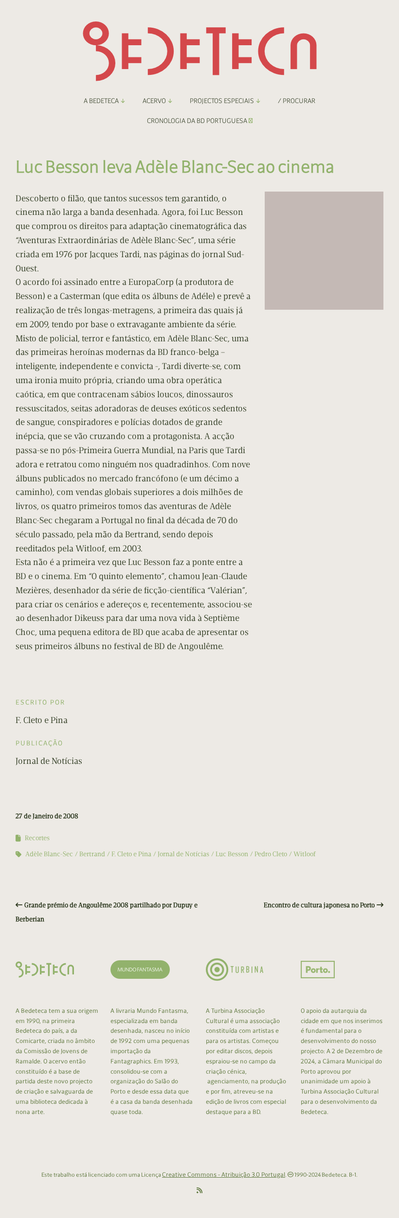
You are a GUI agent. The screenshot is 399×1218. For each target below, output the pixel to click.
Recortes (37, 838)
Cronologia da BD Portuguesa (198, 121)
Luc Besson (232, 854)
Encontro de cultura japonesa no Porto (319, 905)
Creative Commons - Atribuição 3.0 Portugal (223, 1174)
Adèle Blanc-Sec (49, 854)
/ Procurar (296, 101)
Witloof (304, 854)
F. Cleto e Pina (131, 854)
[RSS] (199, 1190)
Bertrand (92, 854)
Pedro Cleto (270, 854)
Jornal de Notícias (183, 854)
